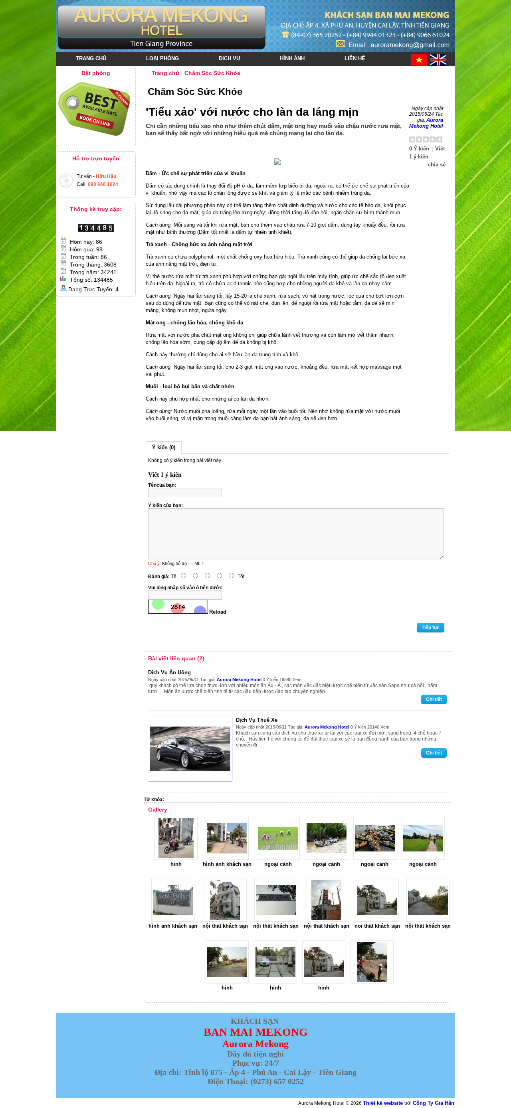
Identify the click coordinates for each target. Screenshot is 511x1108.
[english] (438, 60)
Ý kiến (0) (163, 447)
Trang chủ (91, 58)
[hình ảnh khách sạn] (227, 858)
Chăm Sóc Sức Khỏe (212, 73)
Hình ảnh (292, 58)
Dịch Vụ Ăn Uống (169, 672)
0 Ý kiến (419, 149)
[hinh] (176, 858)
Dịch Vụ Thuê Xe (256, 720)
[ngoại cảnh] (278, 858)
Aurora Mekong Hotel (426, 123)
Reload (217, 612)
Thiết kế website (383, 1103)
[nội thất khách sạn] (225, 920)
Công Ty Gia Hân (433, 1103)
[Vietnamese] (419, 60)
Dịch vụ (229, 58)
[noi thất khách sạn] (377, 920)
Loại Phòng (162, 58)
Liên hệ (355, 58)
